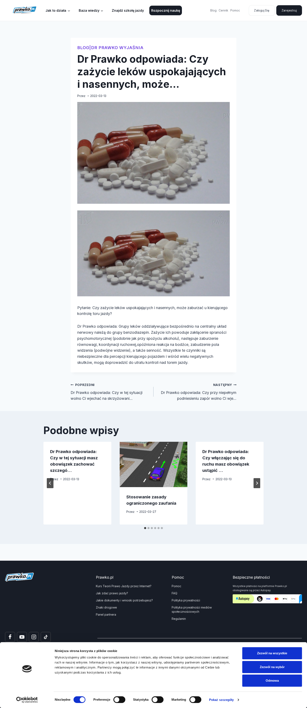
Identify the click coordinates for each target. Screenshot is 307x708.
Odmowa (272, 680)
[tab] (145, 528)
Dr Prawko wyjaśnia (117, 47)
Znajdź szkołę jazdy (128, 10)
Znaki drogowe (106, 607)
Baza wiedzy (89, 10)
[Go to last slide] (50, 483)
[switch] (119, 699)
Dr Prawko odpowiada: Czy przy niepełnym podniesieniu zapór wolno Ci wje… (198, 392)
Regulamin (179, 618)
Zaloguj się (261, 10)
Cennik (223, 10)
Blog (213, 10)
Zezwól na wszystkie (272, 653)
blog (83, 47)
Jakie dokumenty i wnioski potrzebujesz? (124, 600)
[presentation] (154, 464)
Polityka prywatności (186, 600)
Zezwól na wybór (272, 667)
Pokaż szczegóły (221, 700)
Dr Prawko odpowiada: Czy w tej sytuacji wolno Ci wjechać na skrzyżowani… (106, 392)
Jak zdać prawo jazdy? (112, 593)
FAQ (174, 593)
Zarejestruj (289, 10)
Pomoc (235, 10)
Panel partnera (106, 614)
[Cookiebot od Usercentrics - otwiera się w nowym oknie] (27, 700)
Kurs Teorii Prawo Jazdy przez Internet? (123, 586)
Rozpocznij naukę (165, 10)
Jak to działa (56, 10)
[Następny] (257, 483)
